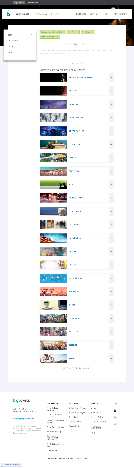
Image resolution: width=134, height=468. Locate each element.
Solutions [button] (94, 14)
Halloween (75, 238)
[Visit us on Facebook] (117, 404)
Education (75, 144)
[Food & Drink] (53, 198)
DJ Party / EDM (77, 131)
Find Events (81, 14)
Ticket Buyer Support (78, 408)
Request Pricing (75, 426)
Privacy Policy (97, 417)
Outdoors (74, 318)
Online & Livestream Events (55, 421)
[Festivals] (53, 171)
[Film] (53, 184)
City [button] (10, 35)
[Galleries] (53, 224)
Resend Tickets (34, 2)
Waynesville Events (66, 459)
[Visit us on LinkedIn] (117, 424)
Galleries (74, 225)
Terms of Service (98, 421)
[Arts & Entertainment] (53, 77)
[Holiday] (53, 264)
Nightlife (74, 291)
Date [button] (10, 46)
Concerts (74, 104)
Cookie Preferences (12, 464)
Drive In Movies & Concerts (54, 415)
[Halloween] (53, 238)
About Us (95, 408)
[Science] (53, 345)
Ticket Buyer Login (77, 412)
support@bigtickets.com (23, 419)
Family (72, 158)
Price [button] (11, 52)
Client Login (74, 417)
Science (73, 345)
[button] (23, 14)
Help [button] (106, 14)
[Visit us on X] (117, 411)
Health (73, 251)
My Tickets (19, 2)
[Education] (53, 144)
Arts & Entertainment (81, 77)
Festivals (74, 171)
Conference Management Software (52, 438)
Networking (76, 278)
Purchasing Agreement (96, 427)
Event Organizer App (55, 427)
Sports (73, 358)
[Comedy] (53, 90)
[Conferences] (53, 117)
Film (71, 184)
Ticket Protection (54, 450)
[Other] (53, 305)
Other (72, 305)
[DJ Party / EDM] (53, 131)
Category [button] (13, 41)
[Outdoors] (53, 318)
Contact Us (96, 412)
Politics (73, 332)
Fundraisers (76, 211)
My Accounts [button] (119, 14)
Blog (93, 432)
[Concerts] (53, 104)
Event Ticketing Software (53, 409)
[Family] (53, 157)
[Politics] (53, 331)
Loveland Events (82, 459)
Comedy (73, 91)
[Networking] (53, 278)
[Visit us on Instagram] (117, 417)
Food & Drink (76, 198)
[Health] (53, 251)
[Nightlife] (53, 291)
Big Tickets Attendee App (55, 445)
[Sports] (53, 358)
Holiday (73, 265)
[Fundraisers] (53, 211)
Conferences (76, 117)
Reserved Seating (54, 431)
